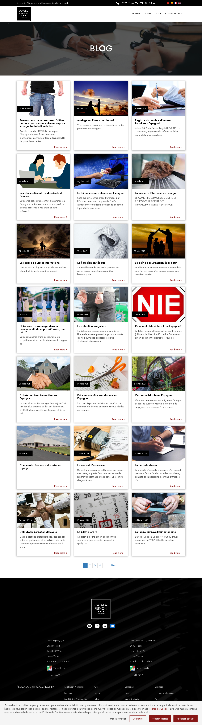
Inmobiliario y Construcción (75, 699)
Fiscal (127, 693)
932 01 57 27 (130, 3)
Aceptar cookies (160, 718)
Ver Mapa (55, 674)
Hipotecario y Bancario (164, 693)
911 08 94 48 (148, 3)
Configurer (138, 718)
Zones (148, 13)
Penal (157, 699)
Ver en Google (59, 668)
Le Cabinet (136, 13)
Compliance (129, 686)
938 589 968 (56, 650)
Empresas (68, 693)
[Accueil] (24, 14)
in (112, 626)
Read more (59, 147)
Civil (96, 686)
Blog (159, 13)
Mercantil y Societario (133, 699)
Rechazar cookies (185, 718)
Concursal (159, 686)
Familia (97, 693)
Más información (118, 718)
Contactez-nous (174, 13)
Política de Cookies (159, 708)
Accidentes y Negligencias (74, 686)
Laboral (97, 699)
